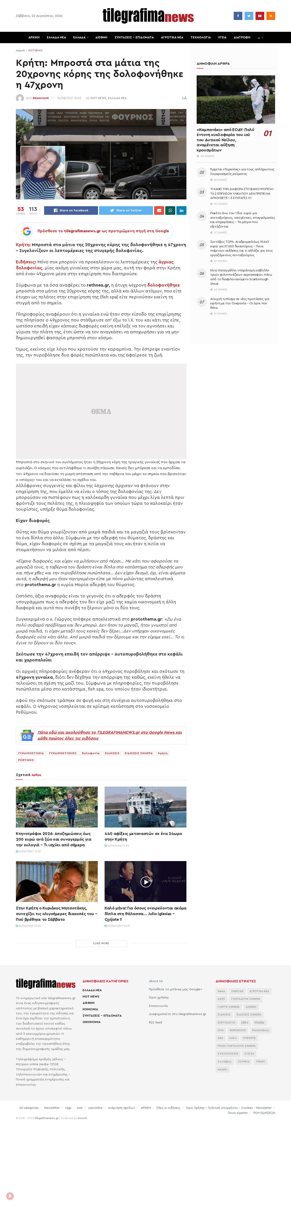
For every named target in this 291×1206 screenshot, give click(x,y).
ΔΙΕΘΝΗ (101, 37)
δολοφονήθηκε (163, 285)
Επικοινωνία (158, 1006)
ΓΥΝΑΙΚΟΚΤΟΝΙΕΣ (63, 753)
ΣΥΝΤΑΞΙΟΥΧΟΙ (228, 1053)
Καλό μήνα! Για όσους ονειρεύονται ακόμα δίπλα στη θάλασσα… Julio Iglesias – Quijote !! (145, 913)
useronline (95, 1107)
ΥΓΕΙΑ (222, 37)
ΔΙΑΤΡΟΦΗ (242, 37)
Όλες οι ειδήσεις (168, 1107)
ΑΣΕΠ (221, 999)
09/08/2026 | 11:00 (29, 926)
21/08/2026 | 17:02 (29, 851)
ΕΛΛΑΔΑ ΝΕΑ (56, 37)
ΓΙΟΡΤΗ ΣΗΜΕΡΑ (229, 1007)
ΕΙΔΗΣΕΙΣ (112, 753)
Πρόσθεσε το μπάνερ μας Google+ (175, 989)
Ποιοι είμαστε (238, 1112)
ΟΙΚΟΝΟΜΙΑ (91, 1022)
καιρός (222, 1069)
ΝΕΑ (220, 1038)
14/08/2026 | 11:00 (118, 845)
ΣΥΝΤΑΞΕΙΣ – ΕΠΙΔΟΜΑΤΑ (134, 37)
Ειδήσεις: (26, 262)
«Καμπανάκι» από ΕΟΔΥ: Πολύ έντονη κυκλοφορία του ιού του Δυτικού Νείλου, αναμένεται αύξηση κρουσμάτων (225, 140)
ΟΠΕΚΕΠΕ (249, 1038)
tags (68, 1107)
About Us (156, 981)
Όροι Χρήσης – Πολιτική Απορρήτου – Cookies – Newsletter (229, 1107)
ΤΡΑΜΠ (260, 1061)
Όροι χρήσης (159, 997)
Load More (101, 943)
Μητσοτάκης (260, 1030)
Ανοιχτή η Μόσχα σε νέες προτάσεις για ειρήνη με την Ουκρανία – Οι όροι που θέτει (239, 303)
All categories (29, 1107)
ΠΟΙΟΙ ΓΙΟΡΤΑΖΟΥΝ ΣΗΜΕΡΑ (237, 1046)
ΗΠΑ (221, 1030)
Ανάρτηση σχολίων (121, 1107)
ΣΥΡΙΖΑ (249, 1053)
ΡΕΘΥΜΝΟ (26, 760)
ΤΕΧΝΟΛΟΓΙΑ (201, 37)
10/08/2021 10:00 (69, 98)
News (221, 991)
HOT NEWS (35, 50)
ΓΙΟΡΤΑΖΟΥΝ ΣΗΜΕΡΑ (245, 999)
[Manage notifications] (10, 1196)
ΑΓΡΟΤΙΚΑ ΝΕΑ (172, 37)
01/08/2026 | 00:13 (118, 926)
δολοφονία (91, 753)
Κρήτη (163, 753)
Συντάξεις (225, 1061)
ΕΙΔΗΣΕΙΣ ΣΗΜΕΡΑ (139, 753)
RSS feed (155, 1022)
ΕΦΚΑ (244, 1022)
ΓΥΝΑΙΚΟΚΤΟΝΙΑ (31, 753)
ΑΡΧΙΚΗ (34, 37)
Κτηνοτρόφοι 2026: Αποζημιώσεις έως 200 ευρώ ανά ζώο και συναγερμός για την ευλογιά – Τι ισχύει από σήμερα (53, 839)
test (80, 1107)
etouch (82, 1118)
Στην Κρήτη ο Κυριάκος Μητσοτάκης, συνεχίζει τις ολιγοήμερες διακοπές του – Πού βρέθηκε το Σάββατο (56, 913)
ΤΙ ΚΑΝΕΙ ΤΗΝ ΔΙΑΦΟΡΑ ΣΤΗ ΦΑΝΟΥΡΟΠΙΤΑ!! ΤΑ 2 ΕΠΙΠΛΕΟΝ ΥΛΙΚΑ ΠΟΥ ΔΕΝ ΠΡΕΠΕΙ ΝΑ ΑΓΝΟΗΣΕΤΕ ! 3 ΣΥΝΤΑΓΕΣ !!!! (241, 194)
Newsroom (41, 98)
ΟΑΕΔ (233, 1038)
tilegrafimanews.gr (46, 1118)
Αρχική (20, 50)
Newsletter (52, 1107)
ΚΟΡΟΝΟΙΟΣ (238, 1030)
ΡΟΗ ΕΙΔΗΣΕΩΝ (264, 1112)
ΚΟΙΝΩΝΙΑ (90, 1009)
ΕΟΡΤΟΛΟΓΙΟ (226, 1022)
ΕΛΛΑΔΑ (79, 37)
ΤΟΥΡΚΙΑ (244, 1061)
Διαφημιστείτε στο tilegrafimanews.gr (177, 1014)
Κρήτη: (23, 245)
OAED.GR (237, 991)
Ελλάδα (259, 1022)
